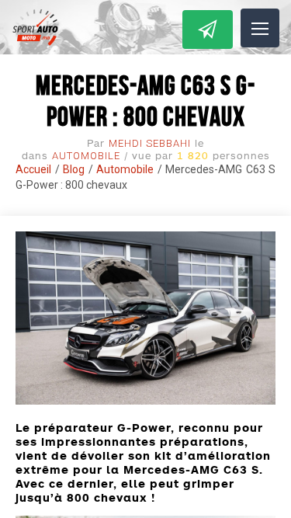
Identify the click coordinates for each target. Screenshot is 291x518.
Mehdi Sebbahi (150, 143)
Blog (74, 169)
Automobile (86, 156)
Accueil (33, 169)
